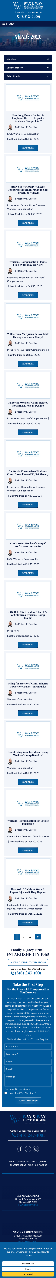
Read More (28, 148)
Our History (23, 1162)
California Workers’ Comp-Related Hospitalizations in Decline (28, 404)
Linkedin (28, 1149)
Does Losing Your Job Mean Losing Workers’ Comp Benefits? (28, 754)
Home (11, 1162)
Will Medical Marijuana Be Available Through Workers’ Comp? (28, 336)
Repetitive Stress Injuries (20, 277)
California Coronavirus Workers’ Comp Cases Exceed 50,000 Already (28, 473)
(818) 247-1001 (30, 16)
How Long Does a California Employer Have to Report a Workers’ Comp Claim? (28, 118)
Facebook (20, 1149)
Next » (38, 936)
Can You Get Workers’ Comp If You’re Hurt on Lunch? (28, 545)
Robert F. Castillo (27, 127)
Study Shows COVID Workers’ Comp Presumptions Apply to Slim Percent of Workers (28, 189)
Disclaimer (9, 1089)
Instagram (36, 1149)
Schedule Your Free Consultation (28, 962)
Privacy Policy (23, 1089)
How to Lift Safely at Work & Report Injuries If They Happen (28, 891)
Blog (30, 1165)
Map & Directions (28, 1205)
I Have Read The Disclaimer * (22, 1093)
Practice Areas (18, 1165)
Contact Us (41, 1165)
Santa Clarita (34, 12)
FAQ (9, 133)
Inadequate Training (17, 904)
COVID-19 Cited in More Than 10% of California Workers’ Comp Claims (28, 615)
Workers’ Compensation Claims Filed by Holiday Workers (28, 263)
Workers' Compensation (26, 133)
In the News (13, 205)
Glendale (19, 12)
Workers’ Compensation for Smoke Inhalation (28, 822)
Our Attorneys (38, 1162)
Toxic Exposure (41, 836)
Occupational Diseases (33, 205)
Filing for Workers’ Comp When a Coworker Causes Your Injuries (28, 685)
